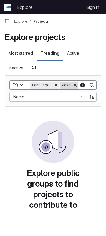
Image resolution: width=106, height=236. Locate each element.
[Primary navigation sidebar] (7, 21)
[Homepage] (8, 7)
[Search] (92, 85)
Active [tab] (73, 53)
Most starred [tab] (21, 53)
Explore (25, 7)
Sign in (92, 7)
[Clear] (82, 85)
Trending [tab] (50, 53)
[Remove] (75, 85)
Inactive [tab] (16, 67)
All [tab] (33, 67)
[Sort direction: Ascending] (92, 97)
